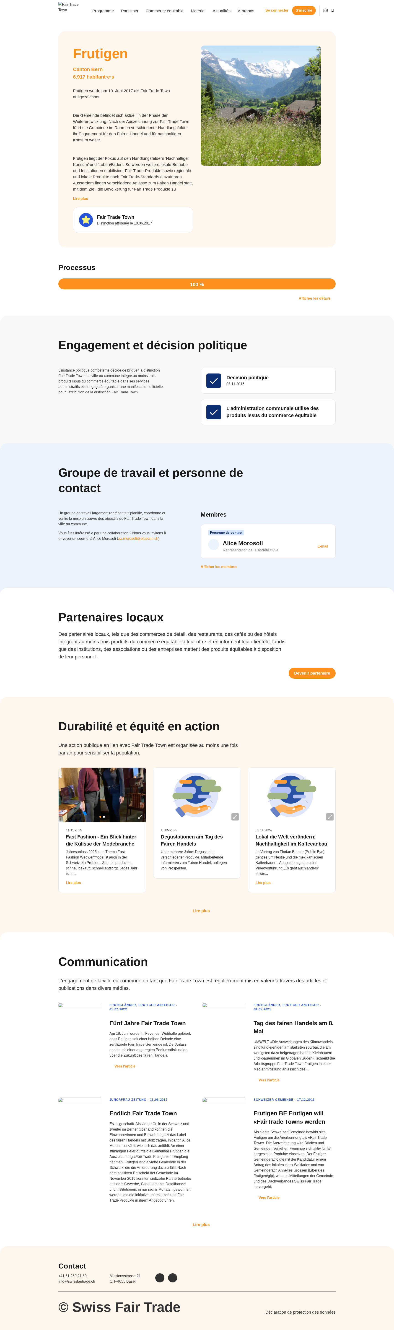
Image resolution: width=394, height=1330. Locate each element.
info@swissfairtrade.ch (76, 1281)
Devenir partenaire (312, 673)
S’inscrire (304, 10)
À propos (246, 11)
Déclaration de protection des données (300, 1312)
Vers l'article (124, 1066)
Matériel (198, 11)
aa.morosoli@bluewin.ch (138, 538)
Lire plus (80, 199)
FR (325, 10)
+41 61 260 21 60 (72, 1276)
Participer (129, 11)
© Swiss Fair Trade (119, 1307)
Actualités (222, 11)
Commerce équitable (165, 11)
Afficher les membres (219, 567)
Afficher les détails (315, 298)
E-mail (322, 546)
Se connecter (276, 10)
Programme (103, 11)
